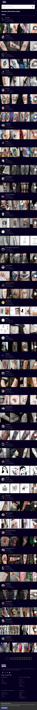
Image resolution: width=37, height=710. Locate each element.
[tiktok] (3, 672)
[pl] (2, 675)
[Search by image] (32, 6)
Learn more (17, 705)
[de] (5, 675)
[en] (3, 675)
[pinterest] (9, 672)
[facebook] (5, 672)
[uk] (7, 675)
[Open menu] (34, 2)
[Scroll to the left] (1, 28)
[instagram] (7, 672)
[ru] (9, 675)
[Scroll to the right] (35, 28)
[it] (10, 675)
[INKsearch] (4, 2)
